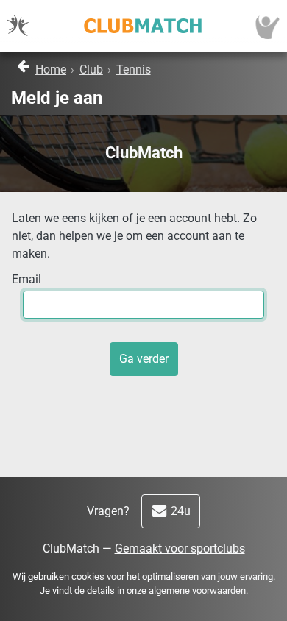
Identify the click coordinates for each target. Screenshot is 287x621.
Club (91, 70)
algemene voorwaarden (197, 590)
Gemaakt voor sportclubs (180, 549)
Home (50, 70)
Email (26, 279)
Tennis (133, 70)
